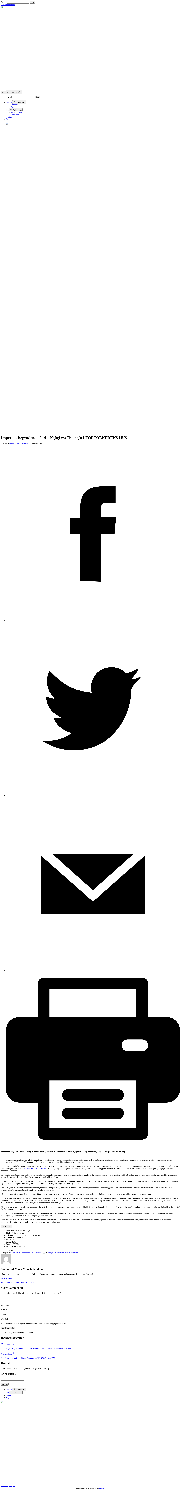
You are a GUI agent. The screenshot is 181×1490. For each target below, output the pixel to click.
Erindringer (25, 1253)
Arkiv (13, 107)
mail (52, 1368)
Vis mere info (6, 1226)
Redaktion (15, 115)
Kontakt (9, 117)
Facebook (4, 1486)
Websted (4, 1319)
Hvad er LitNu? (17, 112)
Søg (3, 92)
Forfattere (14, 105)
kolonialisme (59, 1253)
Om (7, 110)
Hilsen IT (102, 1488)
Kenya (50, 1253)
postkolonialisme (71, 1253)
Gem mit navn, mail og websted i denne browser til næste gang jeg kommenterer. (35, 1324)
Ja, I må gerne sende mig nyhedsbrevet (20, 1333)
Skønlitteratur (36, 1253)
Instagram (12, 1486)
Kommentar (6, 1305)
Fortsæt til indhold (8, 5)
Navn (4, 1310)
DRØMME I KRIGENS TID (35, 1168)
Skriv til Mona (6, 1278)
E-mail (4, 1314)
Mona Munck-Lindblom (18, 444)
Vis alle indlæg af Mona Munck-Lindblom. (17, 1282)
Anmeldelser (15, 1253)
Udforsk (9, 102)
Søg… (3, 2)
